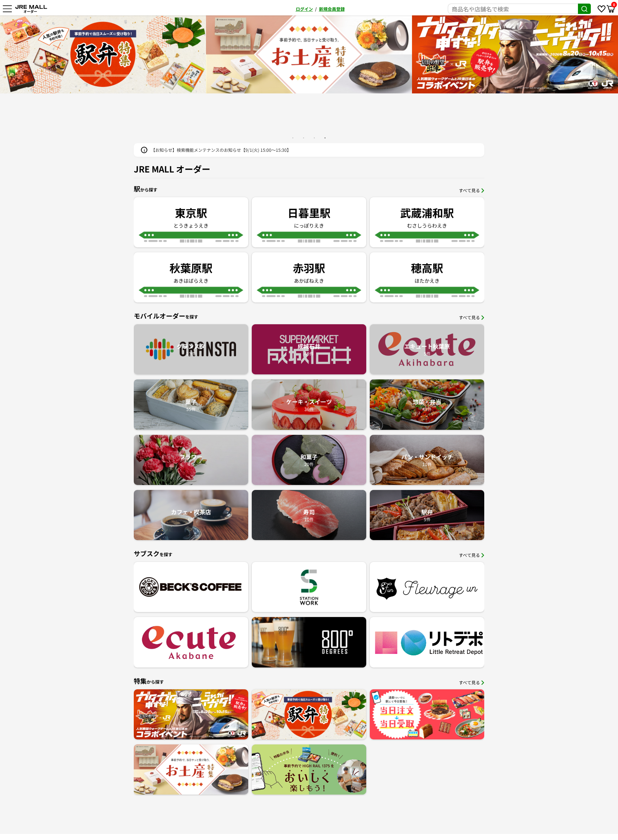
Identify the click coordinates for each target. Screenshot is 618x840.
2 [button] (303, 137)
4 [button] (325, 137)
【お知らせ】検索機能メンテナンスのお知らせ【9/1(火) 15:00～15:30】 (221, 150)
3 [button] (314, 137)
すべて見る (469, 190)
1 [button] (292, 137)
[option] (309, 54)
